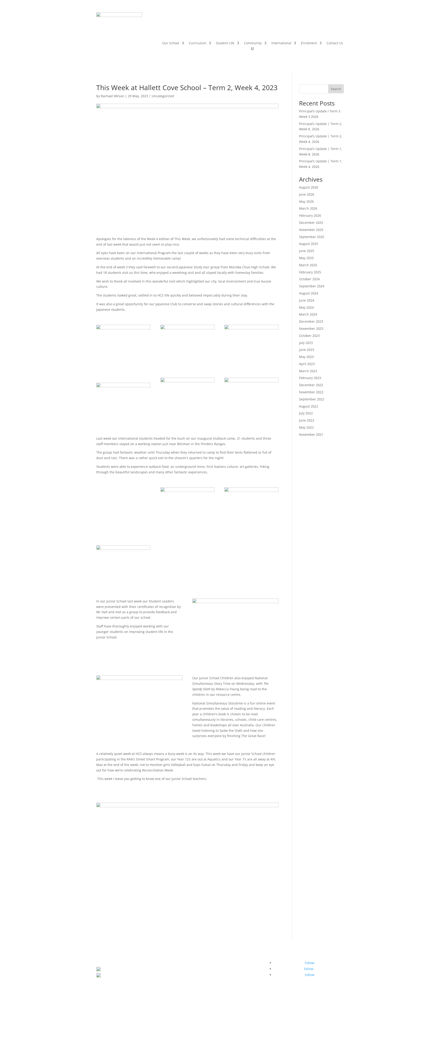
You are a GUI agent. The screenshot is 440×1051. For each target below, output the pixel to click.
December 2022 (311, 385)
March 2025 (308, 265)
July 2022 (306, 413)
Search (336, 89)
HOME (215, 23)
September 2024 (311, 286)
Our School (170, 43)
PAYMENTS (286, 23)
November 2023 (311, 328)
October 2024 (309, 279)
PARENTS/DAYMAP (259, 23)
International (281, 43)
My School (247, 1024)
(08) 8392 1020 (115, 976)
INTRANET (232, 23)
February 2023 (310, 378)
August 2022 (308, 406)
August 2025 (308, 243)
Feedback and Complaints (246, 1030)
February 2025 (310, 272)
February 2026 (310, 215)
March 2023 (308, 371)
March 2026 (308, 208)
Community (253, 43)
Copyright (195, 1030)
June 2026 (306, 194)
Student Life (225, 43)
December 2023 (311, 321)
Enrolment (309, 43)
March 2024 (308, 314)
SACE (232, 1024)
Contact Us (335, 43)
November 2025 (311, 229)
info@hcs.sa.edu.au (118, 982)
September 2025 (311, 237)
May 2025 (306, 258)
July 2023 (306, 343)
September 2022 (311, 399)
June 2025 (306, 251)
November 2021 (311, 434)
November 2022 (311, 392)
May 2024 (306, 307)
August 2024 (308, 293)
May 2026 (306, 201)
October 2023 (309, 335)
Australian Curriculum (207, 1024)
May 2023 (306, 357)
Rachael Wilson (112, 96)
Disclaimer (215, 1030)
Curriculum (197, 43)
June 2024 (306, 300)
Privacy (179, 1030)
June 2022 (306, 420)
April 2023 (307, 364)
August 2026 (308, 187)
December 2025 (311, 222)
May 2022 (306, 427)
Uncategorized (163, 96)
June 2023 (306, 349)
